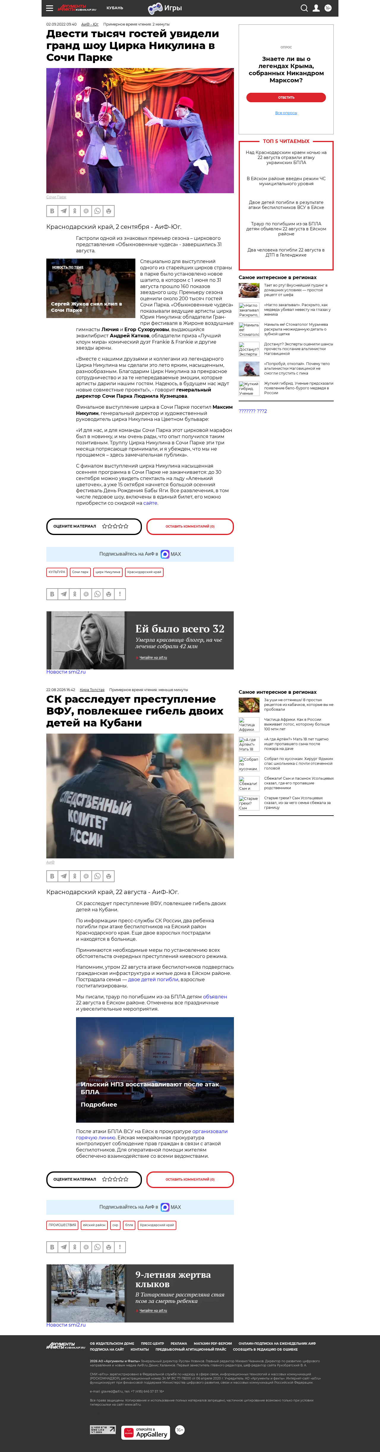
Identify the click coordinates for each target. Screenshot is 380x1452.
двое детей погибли (153, 979)
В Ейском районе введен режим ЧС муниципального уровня (286, 181)
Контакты (140, 1350)
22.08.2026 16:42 (60, 690)
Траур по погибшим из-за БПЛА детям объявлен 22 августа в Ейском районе (286, 229)
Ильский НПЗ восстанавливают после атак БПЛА (150, 1088)
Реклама (179, 1344)
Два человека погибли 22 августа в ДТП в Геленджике (286, 253)
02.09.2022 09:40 (61, 24)
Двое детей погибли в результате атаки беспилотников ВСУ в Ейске (286, 205)
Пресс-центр (152, 1344)
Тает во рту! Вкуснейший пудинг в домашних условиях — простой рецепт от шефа (295, 290)
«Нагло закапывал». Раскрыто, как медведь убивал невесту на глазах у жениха (297, 310)
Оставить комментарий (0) (190, 526)
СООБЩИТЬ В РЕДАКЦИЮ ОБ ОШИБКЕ (265, 1350)
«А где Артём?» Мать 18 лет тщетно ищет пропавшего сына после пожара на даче (296, 744)
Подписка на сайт (107, 1350)
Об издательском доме (112, 1344)
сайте (150, 503)
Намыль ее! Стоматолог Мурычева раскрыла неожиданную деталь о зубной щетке (296, 329)
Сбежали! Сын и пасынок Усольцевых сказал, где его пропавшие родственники (299, 783)
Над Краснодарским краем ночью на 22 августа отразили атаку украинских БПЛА (286, 157)
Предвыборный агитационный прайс (191, 1350)
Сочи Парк (56, 197)
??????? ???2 (253, 411)
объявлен (215, 997)
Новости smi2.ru (66, 672)
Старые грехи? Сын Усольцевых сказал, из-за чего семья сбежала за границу (297, 803)
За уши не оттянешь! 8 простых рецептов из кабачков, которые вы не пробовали (298, 705)
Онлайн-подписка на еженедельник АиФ (277, 1344)
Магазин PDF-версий (213, 1344)
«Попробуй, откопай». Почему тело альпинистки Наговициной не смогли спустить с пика (297, 368)
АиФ (50, 862)
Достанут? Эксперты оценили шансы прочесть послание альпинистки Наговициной (298, 349)
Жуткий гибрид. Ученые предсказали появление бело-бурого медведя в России (298, 388)
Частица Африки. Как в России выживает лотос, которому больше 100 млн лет (297, 724)
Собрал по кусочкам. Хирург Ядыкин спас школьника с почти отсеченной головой (298, 763)
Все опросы (286, 113)
